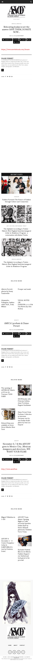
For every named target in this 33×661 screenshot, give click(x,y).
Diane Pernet (20, 35)
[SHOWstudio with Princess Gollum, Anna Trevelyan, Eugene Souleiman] (25, 390)
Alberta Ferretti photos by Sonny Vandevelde (7, 291)
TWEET (23, 39)
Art (8, 226)
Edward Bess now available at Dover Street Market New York (8, 426)
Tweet (24, 226)
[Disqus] (16, 104)
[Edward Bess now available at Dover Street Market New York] (8, 414)
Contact (22, 645)
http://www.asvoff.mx (9, 469)
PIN (29, 39)
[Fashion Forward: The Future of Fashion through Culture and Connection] (16, 185)
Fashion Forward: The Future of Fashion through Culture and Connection (16, 200)
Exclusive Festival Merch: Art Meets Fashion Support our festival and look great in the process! (24, 554)
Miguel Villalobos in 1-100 (8, 518)
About (15, 645)
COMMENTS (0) (7, 39)
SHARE (16, 39)
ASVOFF (16, 440)
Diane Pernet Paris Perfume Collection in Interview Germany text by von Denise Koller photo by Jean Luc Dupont (25, 418)
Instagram (18, 226)
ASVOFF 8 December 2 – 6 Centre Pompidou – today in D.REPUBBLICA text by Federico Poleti (8, 544)
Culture (12, 226)
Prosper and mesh (24, 289)
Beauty (16, 320)
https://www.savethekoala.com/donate (15, 49)
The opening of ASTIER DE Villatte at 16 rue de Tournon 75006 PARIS (8, 392)
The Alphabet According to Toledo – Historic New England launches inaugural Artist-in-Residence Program (16, 264)
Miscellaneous (16, 23)
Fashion (16, 196)
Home (9, 645)
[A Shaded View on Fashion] (16, 11)
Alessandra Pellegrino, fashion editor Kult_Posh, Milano (7, 303)
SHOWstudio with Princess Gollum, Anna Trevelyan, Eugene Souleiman (24, 401)
